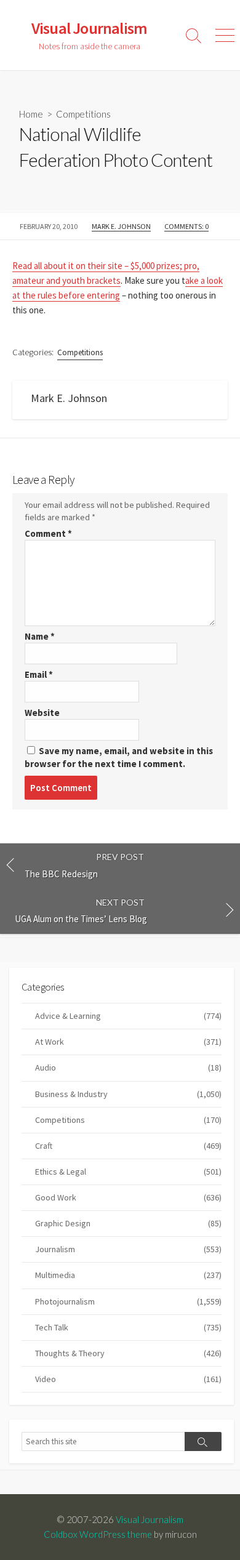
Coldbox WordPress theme (98, 1534)
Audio (128, 1067)
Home (31, 113)
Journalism (128, 1249)
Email (39, 674)
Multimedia (128, 1275)
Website (42, 712)
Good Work (128, 1197)
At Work (128, 1041)
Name (40, 636)
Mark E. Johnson (121, 226)
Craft (128, 1145)
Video (128, 1379)
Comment (48, 533)
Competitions (83, 113)
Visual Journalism (149, 1519)
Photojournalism (128, 1301)
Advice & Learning (128, 1015)
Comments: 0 (186, 226)
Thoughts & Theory (128, 1353)
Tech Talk (128, 1327)
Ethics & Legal (128, 1171)
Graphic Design (128, 1223)
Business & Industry (128, 1094)
